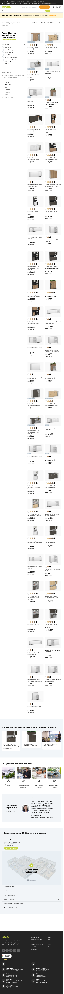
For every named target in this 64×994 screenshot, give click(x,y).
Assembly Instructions (37, 944)
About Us (33, 947)
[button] (53, 7)
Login (49, 944)
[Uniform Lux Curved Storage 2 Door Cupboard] (36, 367)
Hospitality (41, 1)
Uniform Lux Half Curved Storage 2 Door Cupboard (52, 350)
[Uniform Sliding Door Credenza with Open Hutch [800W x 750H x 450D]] (36, 201)
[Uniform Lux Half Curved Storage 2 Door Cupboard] (53, 340)
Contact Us (34, 949)
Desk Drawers (8, 47)
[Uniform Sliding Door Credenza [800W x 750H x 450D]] (36, 37)
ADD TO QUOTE (31, 53)
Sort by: (43, 22)
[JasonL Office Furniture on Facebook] (7, 950)
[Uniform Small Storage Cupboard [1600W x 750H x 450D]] (36, 119)
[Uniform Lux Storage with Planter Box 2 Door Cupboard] (53, 92)
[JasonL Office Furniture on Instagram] (14, 950)
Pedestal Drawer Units (11, 57)
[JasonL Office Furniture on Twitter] (3, 950)
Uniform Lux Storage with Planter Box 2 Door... (51, 103)
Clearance (19, 3)
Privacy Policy (35, 937)
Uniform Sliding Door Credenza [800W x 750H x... (35, 48)
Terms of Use (34, 942)
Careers (50, 947)
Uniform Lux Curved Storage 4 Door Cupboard (35, 185)
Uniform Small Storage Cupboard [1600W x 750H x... (35, 130)
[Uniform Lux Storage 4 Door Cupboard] (36, 92)
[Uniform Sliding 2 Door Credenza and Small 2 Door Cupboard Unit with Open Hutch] (36, 285)
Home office (20, 1)
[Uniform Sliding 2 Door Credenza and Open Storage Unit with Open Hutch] (36, 256)
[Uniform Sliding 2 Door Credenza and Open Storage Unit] (36, 64)
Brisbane (7, 87)
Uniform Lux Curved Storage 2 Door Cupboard (35, 377)
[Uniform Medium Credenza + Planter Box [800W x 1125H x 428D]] (53, 285)
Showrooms (26, 3)
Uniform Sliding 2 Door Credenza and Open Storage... (33, 76)
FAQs (49, 942)
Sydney (7, 82)
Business (12, 1)
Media (50, 937)
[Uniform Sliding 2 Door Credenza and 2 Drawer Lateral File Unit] (53, 37)
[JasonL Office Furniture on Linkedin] (10, 950)
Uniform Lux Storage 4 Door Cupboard (35, 100)
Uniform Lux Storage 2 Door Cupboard (52, 240)
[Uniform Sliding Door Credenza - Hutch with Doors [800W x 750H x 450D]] (53, 119)
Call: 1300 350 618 (8, 845)
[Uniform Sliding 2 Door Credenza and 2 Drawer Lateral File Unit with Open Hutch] (53, 147)
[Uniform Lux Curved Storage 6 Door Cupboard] (53, 311)
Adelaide (7, 89)
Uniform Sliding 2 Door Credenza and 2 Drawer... (52, 48)
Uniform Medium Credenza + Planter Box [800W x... (53, 295)
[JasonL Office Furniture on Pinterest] (18, 950)
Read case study (10, 811)
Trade (27, 1)
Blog (49, 939)
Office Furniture (6, 22)
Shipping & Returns (36, 939)
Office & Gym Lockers (10, 55)
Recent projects (6, 3)
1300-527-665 (27, 7)
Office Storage (15, 22)
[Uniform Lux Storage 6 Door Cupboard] (53, 64)
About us (13, 3)
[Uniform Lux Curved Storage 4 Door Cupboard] (36, 174)
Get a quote (45, 7)
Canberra (7, 92)
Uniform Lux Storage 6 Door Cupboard (52, 72)
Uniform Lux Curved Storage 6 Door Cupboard (53, 322)
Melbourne (8, 84)
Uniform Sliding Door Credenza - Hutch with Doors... (51, 131)
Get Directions (11, 848)
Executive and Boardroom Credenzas (12, 60)
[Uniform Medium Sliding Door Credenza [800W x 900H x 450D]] (53, 174)
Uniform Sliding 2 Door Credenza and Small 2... (34, 158)
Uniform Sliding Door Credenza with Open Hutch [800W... (35, 213)
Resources (34, 3)
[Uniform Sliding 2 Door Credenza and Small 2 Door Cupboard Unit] (36, 147)
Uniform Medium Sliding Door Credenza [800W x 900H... (53, 185)
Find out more (52, 15)
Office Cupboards (9, 52)
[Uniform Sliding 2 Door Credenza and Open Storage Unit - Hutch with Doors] (36, 311)
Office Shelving (9, 50)
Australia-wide (9, 97)
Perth (6, 94)
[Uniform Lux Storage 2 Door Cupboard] (53, 229)
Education (33, 1)
